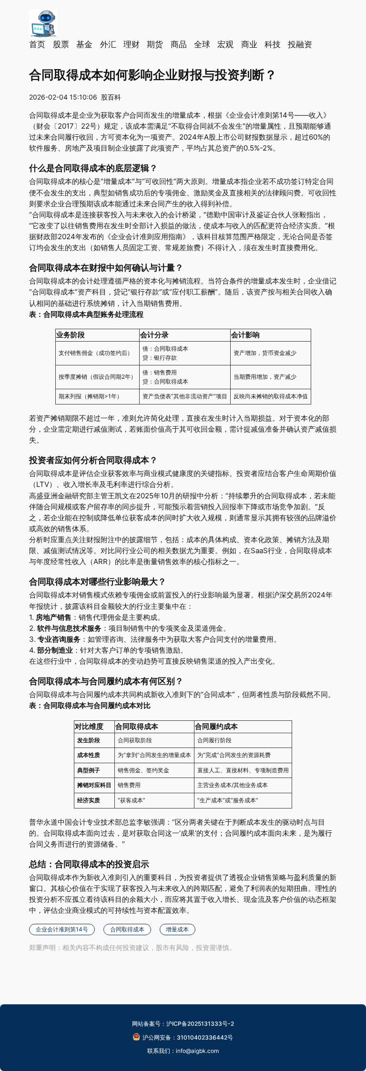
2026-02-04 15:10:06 (63, 97)
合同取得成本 (127, 929)
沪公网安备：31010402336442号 (187, 1037)
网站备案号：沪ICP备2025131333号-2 (183, 1023)
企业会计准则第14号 (62, 929)
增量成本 (177, 929)
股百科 (111, 97)
